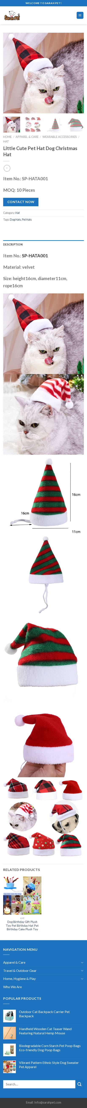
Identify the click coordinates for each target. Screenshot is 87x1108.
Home (7, 136)
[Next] (77, 73)
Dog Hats (15, 219)
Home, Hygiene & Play (19, 978)
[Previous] (10, 73)
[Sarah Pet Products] (21, 15)
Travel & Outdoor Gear (20, 970)
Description (13, 244)
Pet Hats (27, 219)
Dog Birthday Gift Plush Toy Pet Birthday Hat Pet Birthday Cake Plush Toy (22, 925)
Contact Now (20, 202)
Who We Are (12, 987)
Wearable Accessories (59, 136)
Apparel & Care (27, 136)
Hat (6, 141)
